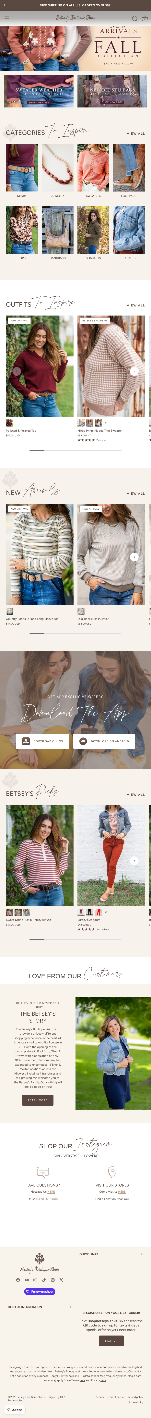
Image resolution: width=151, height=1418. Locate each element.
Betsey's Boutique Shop (30, 1397)
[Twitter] (61, 1280)
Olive (81, 423)
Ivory (9, 611)
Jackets (129, 258)
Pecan (81, 912)
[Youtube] (27, 1280)
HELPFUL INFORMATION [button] (40, 1307)
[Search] (135, 19)
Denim (22, 196)
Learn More (38, 1100)
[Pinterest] (53, 1280)
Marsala (9, 912)
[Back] (5, 5)
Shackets (93, 258)
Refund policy (135, 1397)
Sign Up (111, 1340)
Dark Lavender (98, 423)
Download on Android (110, 741)
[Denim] (22, 168)
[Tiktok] (44, 1280)
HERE (51, 1191)
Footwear (129, 196)
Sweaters (93, 196)
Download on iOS (48, 741)
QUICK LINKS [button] (111, 1254)
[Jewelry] (58, 168)
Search (100, 1397)
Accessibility (136, 1402)
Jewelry (57, 196)
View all (136, 133)
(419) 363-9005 (47, 1199)
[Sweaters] (93, 168)
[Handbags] (58, 230)
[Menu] (7, 18)
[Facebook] (18, 1280)
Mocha (81, 611)
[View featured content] (75, 35)
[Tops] (22, 230)
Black (26, 912)
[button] (16, 371)
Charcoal (89, 423)
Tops (22, 258)
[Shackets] (93, 230)
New (33, 492)
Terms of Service (115, 1397)
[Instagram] (35, 1280)
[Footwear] (129, 168)
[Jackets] (129, 230)
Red (98, 912)
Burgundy (9, 423)
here (82, 1380)
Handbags (58, 258)
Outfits (40, 304)
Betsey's (32, 793)
